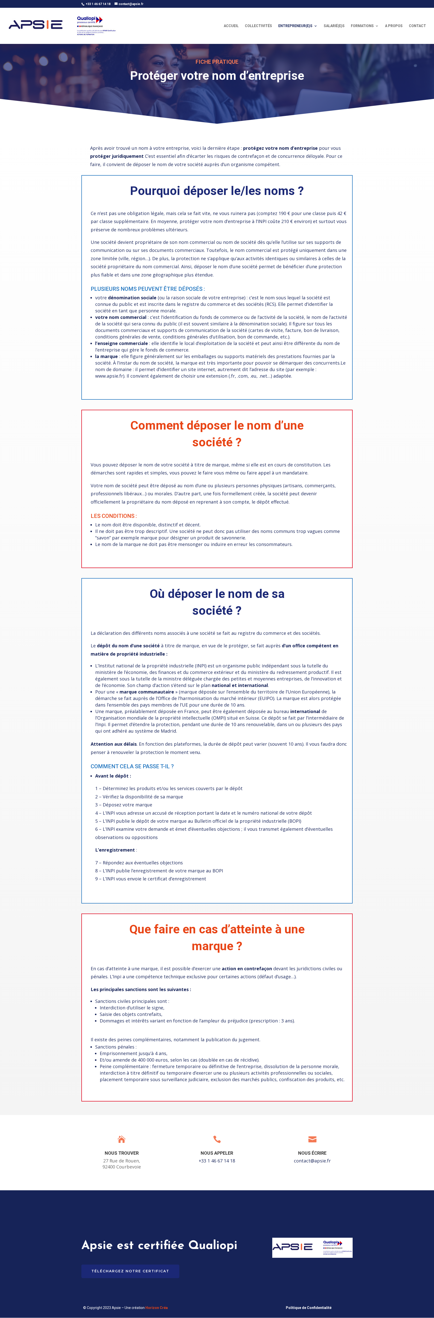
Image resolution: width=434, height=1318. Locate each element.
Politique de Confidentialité (309, 1308)
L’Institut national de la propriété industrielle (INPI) (151, 666)
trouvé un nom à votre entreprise (152, 148)
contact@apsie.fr (312, 1161)
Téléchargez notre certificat (130, 1271)
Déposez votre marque (127, 805)
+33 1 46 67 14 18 (217, 1161)
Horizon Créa (156, 1308)
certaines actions (237, 977)
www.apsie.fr (109, 376)
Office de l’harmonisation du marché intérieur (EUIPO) (216, 698)
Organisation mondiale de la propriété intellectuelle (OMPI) (161, 718)
